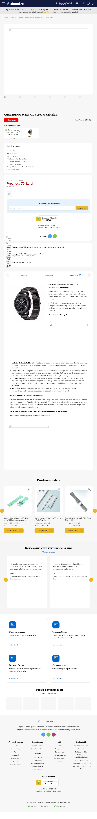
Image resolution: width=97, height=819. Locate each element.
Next (89, 275)
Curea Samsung (37, 764)
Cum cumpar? (59, 758)
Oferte (15, 761)
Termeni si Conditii (81, 746)
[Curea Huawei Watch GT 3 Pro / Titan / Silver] (79, 501)
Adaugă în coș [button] (12, 530)
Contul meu (59, 752)
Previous (7, 275)
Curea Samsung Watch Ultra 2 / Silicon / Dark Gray (70, 578)
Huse (16, 746)
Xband (6, 17)
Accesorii (15, 755)
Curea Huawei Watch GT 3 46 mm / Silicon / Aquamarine (16, 519)
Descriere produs (13, 146)
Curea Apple (37, 757)
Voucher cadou (16, 764)
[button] (9, 194)
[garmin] (83, 703)
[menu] (3, 3)
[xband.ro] (15, 3)
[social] (50, 236)
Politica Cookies (81, 752)
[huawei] (66, 703)
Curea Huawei (37, 770)
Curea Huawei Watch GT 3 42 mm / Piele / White (49, 519)
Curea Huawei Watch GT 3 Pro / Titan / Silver (78, 519)
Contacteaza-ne (59, 755)
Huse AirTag (15, 749)
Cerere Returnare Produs (81, 763)
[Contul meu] (93, 3)
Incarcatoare (16, 758)
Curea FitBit (37, 760)
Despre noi (59, 749)
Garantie (81, 749)
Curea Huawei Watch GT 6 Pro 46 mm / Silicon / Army (25, 578)
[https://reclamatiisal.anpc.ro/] (34, 806)
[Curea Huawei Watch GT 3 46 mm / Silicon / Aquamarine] (18, 501)
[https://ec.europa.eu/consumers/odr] (47, 806)
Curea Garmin (37, 767)
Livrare (59, 761)
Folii (15, 752)
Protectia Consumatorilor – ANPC (81, 767)
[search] (77, 3)
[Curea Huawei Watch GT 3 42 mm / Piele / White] (49, 501)
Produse (20, 17)
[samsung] (31, 703)
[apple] (14, 703)
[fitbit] (48, 703)
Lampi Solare (37, 746)
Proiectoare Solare (38, 749)
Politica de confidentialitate (81, 756)
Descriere (23, 276)
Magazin (13, 17)
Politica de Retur (81, 760)
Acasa (59, 746)
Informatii (48, 276)
